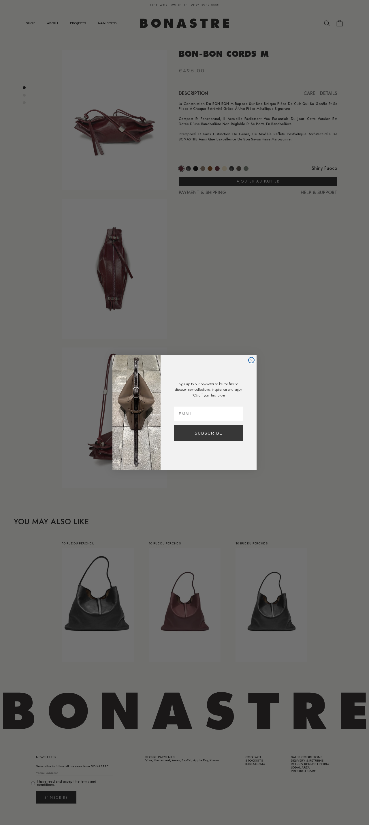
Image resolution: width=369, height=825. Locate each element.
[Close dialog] (251, 360)
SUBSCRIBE (209, 433)
